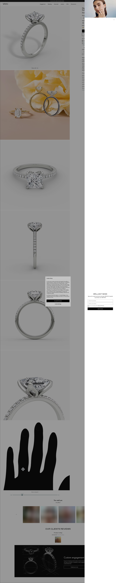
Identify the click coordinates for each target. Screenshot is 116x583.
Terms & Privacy (101, 305)
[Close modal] (58, 291)
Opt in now (100, 309)
